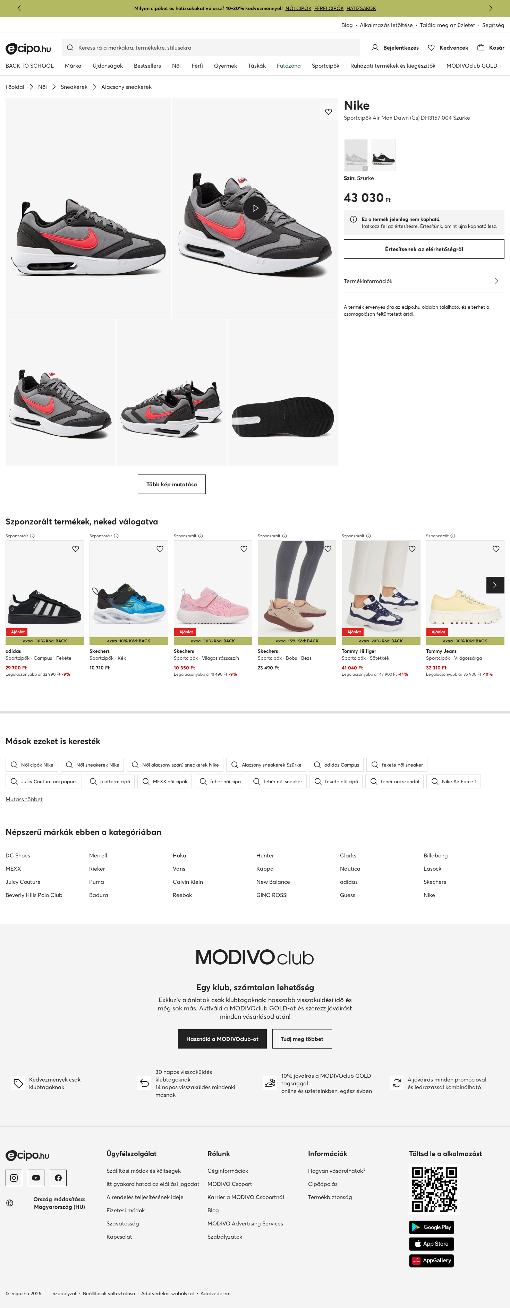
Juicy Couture (23, 881)
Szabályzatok (248, 1236)
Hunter (265, 855)
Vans (179, 868)
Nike (357, 105)
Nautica (350, 868)
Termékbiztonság (354, 1196)
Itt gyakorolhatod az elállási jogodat (154, 1183)
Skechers (435, 881)
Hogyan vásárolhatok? (355, 1170)
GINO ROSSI (272, 894)
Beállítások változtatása (109, 1293)
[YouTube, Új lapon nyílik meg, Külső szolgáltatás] (36, 1178)
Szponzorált (17, 535)
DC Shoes (18, 855)
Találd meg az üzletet (447, 25)
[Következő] (490, 8)
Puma (96, 881)
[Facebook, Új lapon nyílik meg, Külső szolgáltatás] (58, 1178)
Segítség (493, 25)
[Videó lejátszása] (255, 208)
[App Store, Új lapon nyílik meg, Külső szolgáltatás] (431, 1244)
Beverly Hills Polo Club (34, 894)
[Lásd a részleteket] (496, 281)
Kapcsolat (143, 1236)
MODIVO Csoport (255, 1183)
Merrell (98, 855)
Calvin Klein (188, 881)
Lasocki (433, 868)
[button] (88, 208)
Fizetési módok (150, 1210)
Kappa (265, 868)
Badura (98, 894)
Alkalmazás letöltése (390, 25)
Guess (347, 894)
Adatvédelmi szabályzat (167, 1293)
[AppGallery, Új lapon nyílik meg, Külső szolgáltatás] (431, 1261)
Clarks (348, 855)
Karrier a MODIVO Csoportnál (255, 1196)
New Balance (273, 881)
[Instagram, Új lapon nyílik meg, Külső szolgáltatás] (14, 1178)
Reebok (182, 894)
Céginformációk (251, 1170)
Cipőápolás (346, 1183)
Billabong (436, 855)
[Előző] (19, 8)
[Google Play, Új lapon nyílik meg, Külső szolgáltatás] (431, 1227)
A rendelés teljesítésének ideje (154, 1196)
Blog (350, 25)
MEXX (13, 868)
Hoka (179, 855)
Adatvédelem (215, 1293)
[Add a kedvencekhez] (329, 111)
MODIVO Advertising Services (255, 1223)
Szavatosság (147, 1223)
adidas (349, 881)
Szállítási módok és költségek (154, 1170)
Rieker (97, 868)
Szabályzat (64, 1293)
